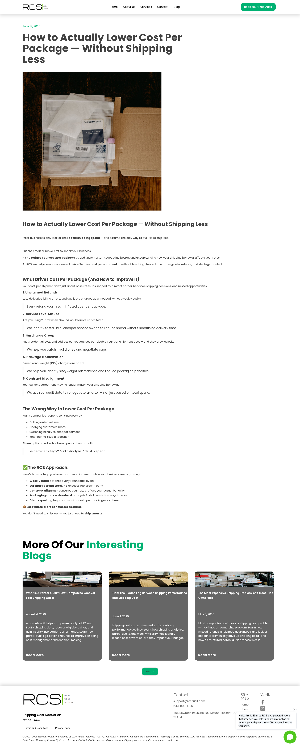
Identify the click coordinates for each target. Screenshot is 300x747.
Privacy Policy (62, 728)
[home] (36, 7)
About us (129, 7)
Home (114, 7)
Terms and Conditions (36, 728)
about (245, 709)
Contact (163, 7)
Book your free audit (258, 7)
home (245, 705)
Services (146, 7)
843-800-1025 (183, 706)
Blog (177, 7)
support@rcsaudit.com (189, 701)
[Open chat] (290, 737)
